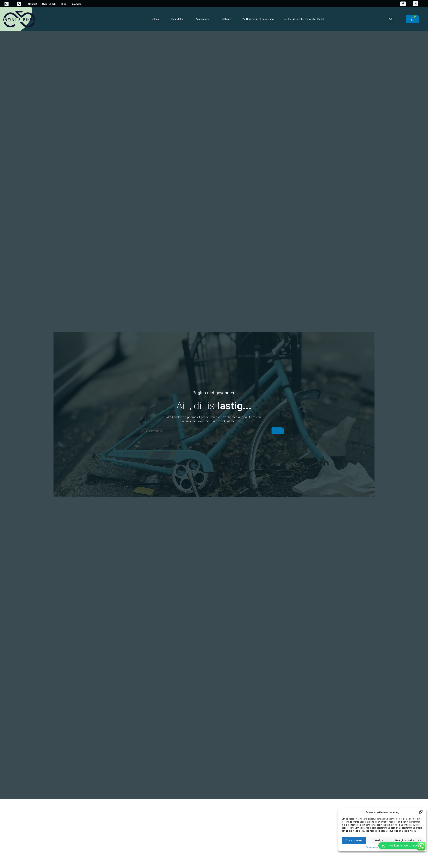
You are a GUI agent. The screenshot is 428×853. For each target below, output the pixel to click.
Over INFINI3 (49, 4)
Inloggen (76, 4)
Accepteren (354, 840)
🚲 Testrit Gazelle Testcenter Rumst (304, 19)
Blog (64, 4)
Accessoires (202, 19)
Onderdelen (177, 19)
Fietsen (155, 19)
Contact (32, 4)
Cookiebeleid (372, 847)
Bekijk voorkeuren (408, 840)
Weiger (379, 840)
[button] (421, 812)
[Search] (278, 430)
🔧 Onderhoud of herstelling (258, 19)
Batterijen (227, 19)
